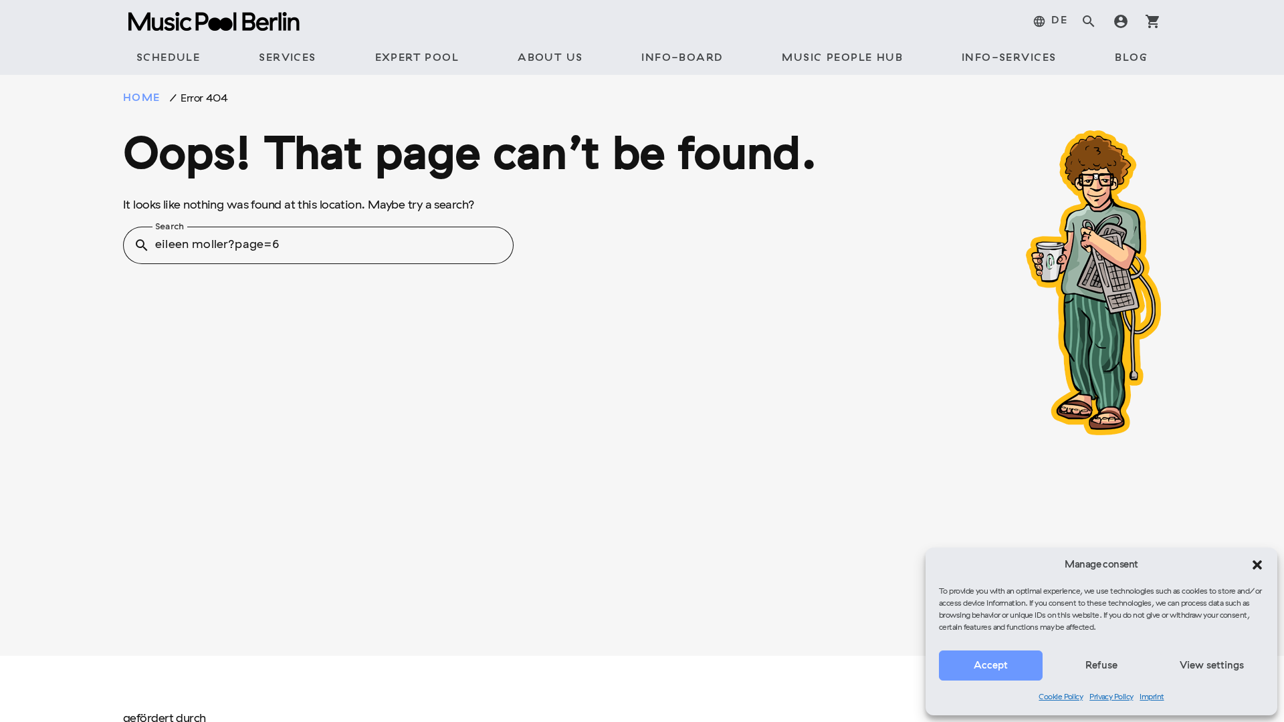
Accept (991, 666)
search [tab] (1089, 21)
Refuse (1101, 666)
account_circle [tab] (1121, 21)
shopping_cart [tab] (1153, 21)
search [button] (142, 245)
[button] (1257, 565)
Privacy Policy (1111, 697)
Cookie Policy (1061, 697)
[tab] (1050, 21)
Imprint (1152, 697)
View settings (1212, 666)
